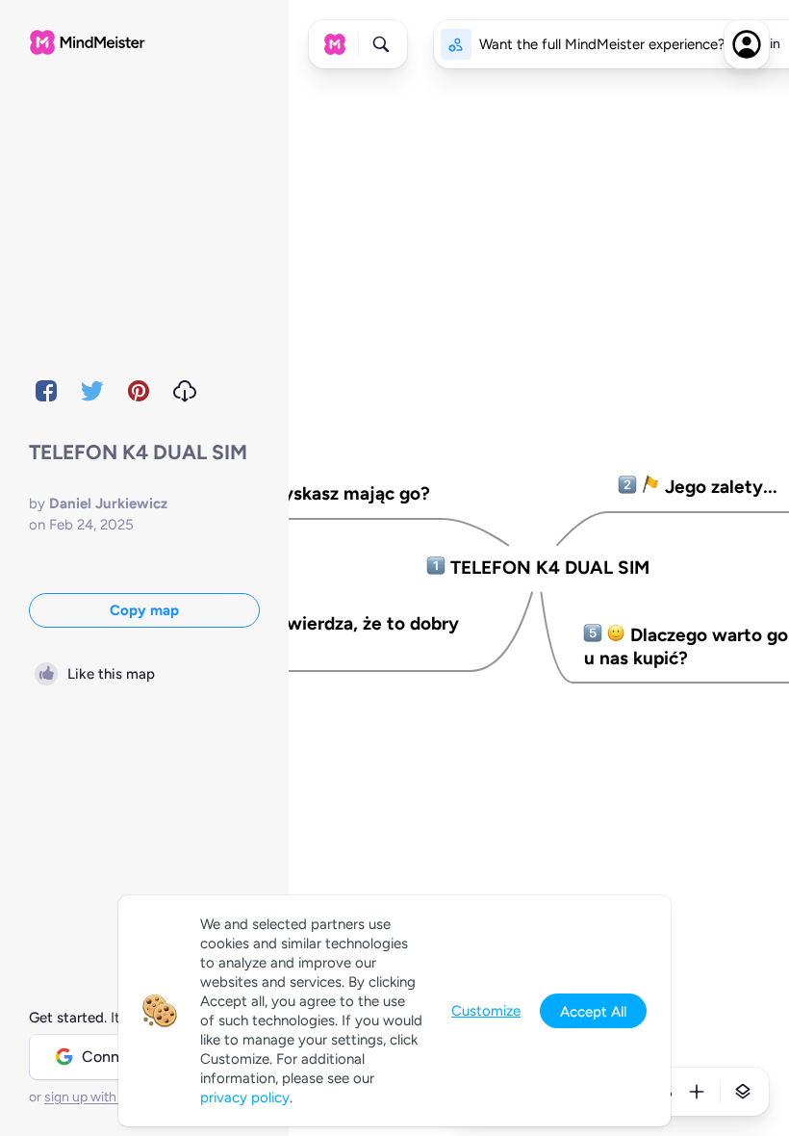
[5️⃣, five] (593, 635)
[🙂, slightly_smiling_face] (616, 635)
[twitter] (92, 391)
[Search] (381, 44)
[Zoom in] (696, 1091)
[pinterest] (138, 391)
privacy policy (245, 1097)
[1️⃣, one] (436, 568)
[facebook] (46, 391)
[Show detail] (743, 1091)
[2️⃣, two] (628, 487)
